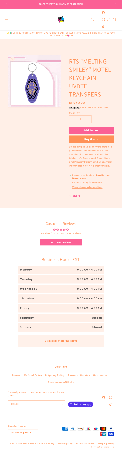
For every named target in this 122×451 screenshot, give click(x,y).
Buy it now (91, 139)
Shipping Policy (55, 375)
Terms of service (85, 443)
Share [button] (76, 195)
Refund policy (46, 443)
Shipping (74, 107)
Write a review (61, 242)
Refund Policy (33, 375)
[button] (6, 19)
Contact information (102, 447)
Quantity (74, 112)
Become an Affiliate (61, 382)
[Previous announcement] (6, 4)
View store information (87, 187)
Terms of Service (79, 375)
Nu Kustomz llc (26, 443)
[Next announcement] (115, 4)
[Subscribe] (61, 404)
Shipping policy (106, 443)
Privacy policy (65, 443)
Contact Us (100, 375)
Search (16, 375)
